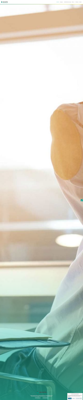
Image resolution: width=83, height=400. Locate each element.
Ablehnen (74, 398)
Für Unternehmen (38, 397)
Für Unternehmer (45, 397)
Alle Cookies (69, 398)
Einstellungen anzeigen (79, 398)
